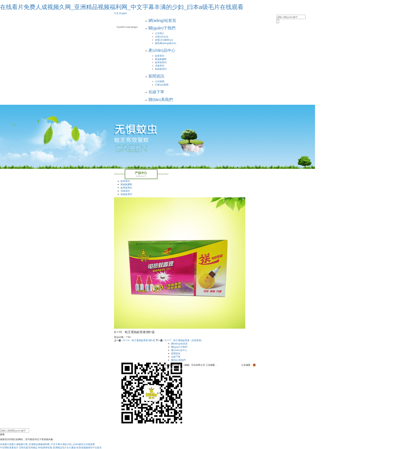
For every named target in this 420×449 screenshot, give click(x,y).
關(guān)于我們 (161, 28)
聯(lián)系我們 (160, 99)
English (123, 13)
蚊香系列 (159, 55)
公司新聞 (159, 81)
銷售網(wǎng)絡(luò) (165, 43)
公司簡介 (159, 33)
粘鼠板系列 (161, 68)
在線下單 (156, 91)
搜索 (2, 434)
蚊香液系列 (161, 62)
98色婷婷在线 (45, 447)
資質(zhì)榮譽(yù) (164, 39)
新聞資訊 (156, 76)
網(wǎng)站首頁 (162, 20)
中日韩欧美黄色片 (9, 447)
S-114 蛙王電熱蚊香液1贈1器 (139, 340)
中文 (116, 13)
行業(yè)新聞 (161, 84)
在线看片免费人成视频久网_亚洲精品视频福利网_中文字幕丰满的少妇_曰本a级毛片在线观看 (121, 6)
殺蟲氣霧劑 (161, 59)
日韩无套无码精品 (28, 447)
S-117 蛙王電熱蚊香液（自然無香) (183, 340)
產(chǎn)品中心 (161, 50)
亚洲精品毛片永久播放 (64, 447)
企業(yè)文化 (161, 36)
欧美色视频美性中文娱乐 (89, 447)
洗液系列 (159, 65)
